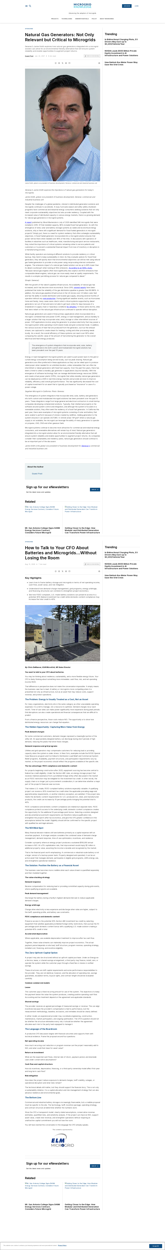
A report (28, 222)
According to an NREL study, (81, 268)
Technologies (66, 18)
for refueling (71, 307)
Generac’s (85, 446)
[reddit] (66, 63)
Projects (55, 18)
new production (49, 298)
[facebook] (56, 63)
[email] (69, 63)
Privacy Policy (62, 1245)
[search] (30, 6)
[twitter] (62, 63)
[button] (26, 6)
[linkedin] (59, 63)
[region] (82, 1246)
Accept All (156, 1246)
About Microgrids (107, 18)
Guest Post (29, 56)
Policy (94, 18)
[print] (99, 63)
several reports (80, 287)
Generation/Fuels (82, 18)
